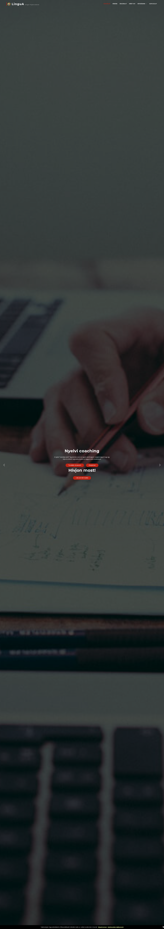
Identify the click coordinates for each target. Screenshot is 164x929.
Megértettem (102, 927)
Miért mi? (132, 3)
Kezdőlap (107, 3)
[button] (4, 464)
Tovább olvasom (74, 465)
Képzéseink (141, 3)
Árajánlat (123, 3)
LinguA (25, 4)
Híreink (114, 3)
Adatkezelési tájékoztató (116, 927)
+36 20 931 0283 (82, 478)
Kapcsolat (153, 3)
